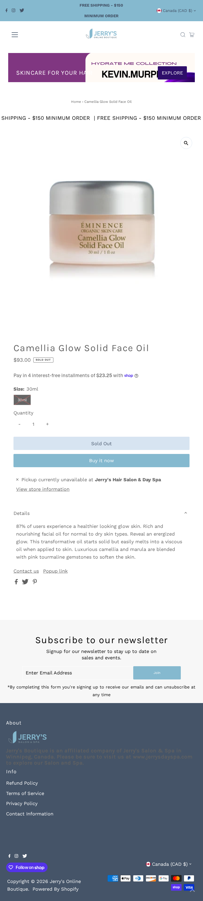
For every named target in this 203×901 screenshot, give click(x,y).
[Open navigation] (30, 34)
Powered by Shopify (56, 889)
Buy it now (101, 460)
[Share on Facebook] (17, 582)
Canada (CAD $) (177, 10)
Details (21, 513)
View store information (43, 489)
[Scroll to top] (192, 890)
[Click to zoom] (186, 143)
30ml (22, 400)
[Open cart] (191, 34)
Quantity (23, 413)
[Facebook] (6, 10)
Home (76, 102)
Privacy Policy (22, 803)
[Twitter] (21, 10)
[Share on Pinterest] (35, 582)
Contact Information (29, 813)
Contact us (26, 571)
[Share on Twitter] (26, 582)
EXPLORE (172, 73)
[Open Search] (183, 34)
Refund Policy (22, 783)
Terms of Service (25, 793)
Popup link (55, 571)
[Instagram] (13, 10)
